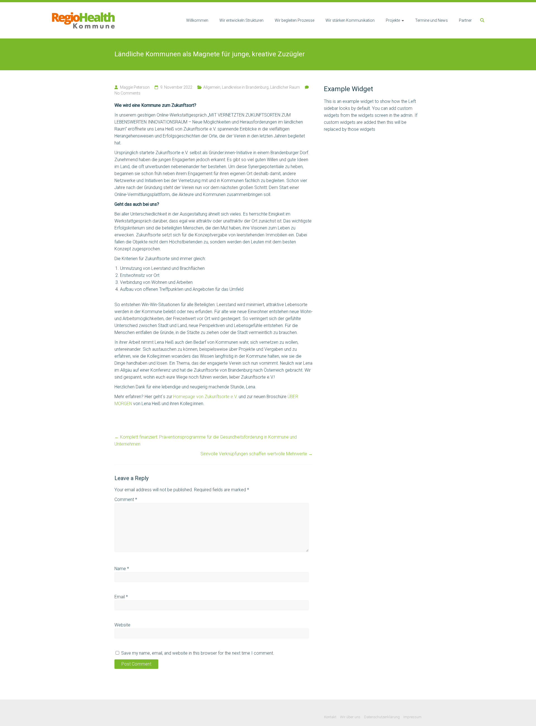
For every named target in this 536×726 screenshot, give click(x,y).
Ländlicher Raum (285, 87)
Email (121, 596)
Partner (465, 20)
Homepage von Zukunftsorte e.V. (205, 396)
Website (122, 625)
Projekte (393, 20)
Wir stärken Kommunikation (350, 20)
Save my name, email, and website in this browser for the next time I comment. (197, 653)
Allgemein (211, 87)
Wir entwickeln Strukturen (241, 20)
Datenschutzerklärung (382, 717)
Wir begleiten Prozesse (294, 20)
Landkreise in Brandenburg (245, 87)
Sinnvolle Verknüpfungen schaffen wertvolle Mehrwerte (256, 453)
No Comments (127, 93)
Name (121, 568)
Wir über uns (350, 717)
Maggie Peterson (135, 87)
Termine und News (431, 20)
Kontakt (330, 717)
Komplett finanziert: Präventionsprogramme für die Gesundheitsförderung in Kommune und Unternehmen (205, 440)
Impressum (412, 717)
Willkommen (197, 20)
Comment (125, 499)
